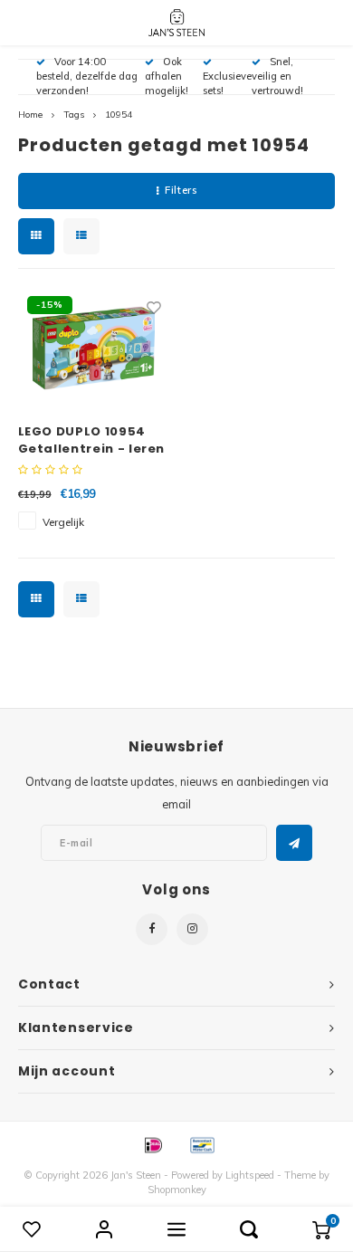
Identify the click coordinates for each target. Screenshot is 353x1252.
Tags (73, 114)
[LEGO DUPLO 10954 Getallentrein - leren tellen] (94, 347)
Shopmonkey (177, 1189)
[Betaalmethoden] (152, 1144)
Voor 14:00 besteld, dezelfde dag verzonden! (87, 76)
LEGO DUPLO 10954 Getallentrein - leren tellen (92, 440)
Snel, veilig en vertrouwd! (277, 76)
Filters (180, 190)
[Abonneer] (294, 843)
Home (30, 114)
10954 (118, 114)
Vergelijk (63, 522)
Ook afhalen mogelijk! (166, 76)
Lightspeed (249, 1175)
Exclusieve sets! (227, 83)
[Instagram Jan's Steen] (192, 929)
